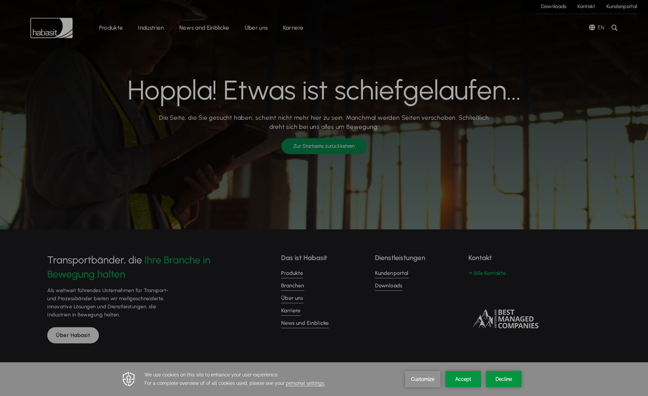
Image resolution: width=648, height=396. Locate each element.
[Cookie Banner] (324, 379)
